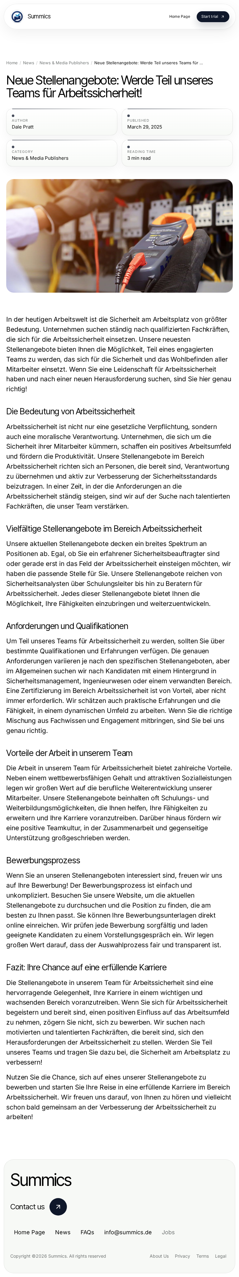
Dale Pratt (23, 127)
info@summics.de (128, 1232)
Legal (220, 1256)
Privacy (182, 1256)
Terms (202, 1256)
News (28, 63)
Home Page (29, 1232)
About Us (159, 1256)
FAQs (87, 1232)
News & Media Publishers (64, 63)
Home (12, 63)
